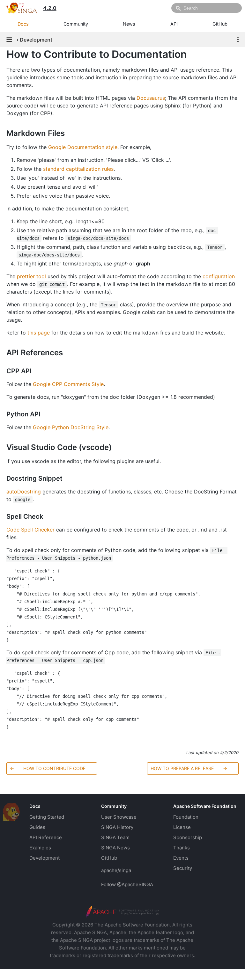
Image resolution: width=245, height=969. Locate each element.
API (174, 24)
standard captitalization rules (78, 169)
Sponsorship (187, 837)
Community (75, 24)
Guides (37, 827)
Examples (40, 848)
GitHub (219, 24)
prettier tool (31, 276)
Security (182, 868)
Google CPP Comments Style (68, 384)
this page (38, 332)
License (182, 827)
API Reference (45, 837)
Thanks (181, 848)
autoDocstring (23, 491)
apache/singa (116, 870)
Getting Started (46, 817)
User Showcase (119, 817)
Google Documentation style (82, 147)
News (129, 24)
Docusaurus (151, 98)
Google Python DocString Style (70, 427)
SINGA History (117, 827)
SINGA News (115, 848)
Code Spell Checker (30, 529)
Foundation (185, 817)
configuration (219, 276)
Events (181, 858)
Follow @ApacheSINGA (127, 884)
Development (44, 858)
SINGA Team (115, 837)
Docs (23, 24)
